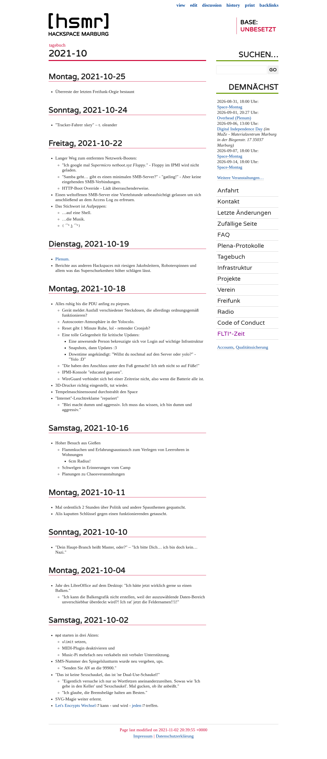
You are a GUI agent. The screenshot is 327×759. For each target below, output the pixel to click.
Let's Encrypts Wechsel (75, 705)
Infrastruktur (234, 267)
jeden (136, 705)
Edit (193, 5)
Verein (226, 289)
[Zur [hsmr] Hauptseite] (78, 26)
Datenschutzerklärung (175, 736)
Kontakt (228, 201)
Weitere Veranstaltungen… (240, 177)
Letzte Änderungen (244, 212)
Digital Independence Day (240, 128)
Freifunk (228, 300)
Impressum (142, 736)
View (180, 5)
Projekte (229, 278)
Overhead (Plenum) (234, 118)
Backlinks (268, 5)
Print (250, 5)
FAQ (223, 234)
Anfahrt (228, 190)
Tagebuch (57, 45)
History (233, 5)
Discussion (212, 5)
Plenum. (62, 259)
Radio (225, 311)
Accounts (225, 347)
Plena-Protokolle (240, 245)
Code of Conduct (241, 322)
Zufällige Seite (237, 223)
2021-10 (68, 53)
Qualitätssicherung (252, 347)
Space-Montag (229, 106)
